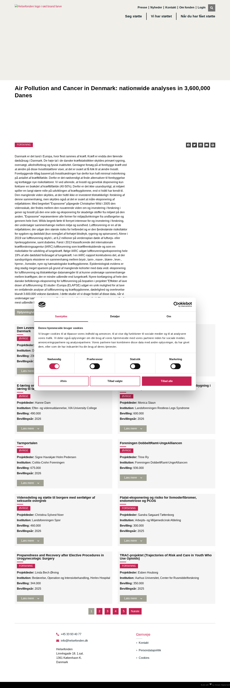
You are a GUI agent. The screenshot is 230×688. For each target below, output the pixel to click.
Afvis (63, 381)
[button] (188, 145)
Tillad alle (167, 381)
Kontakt (170, 7)
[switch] (95, 366)
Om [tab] (169, 316)
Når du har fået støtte (198, 16)
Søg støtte (133, 16)
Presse (142, 7)
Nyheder (156, 7)
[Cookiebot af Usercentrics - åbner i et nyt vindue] (176, 304)
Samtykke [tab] (61, 316)
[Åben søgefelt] (211, 7)
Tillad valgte (115, 381)
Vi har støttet (161, 16)
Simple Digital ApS (222, 685)
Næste (135, 611)
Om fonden (186, 7)
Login (202, 7)
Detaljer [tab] (115, 316)
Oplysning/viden (28, 312)
